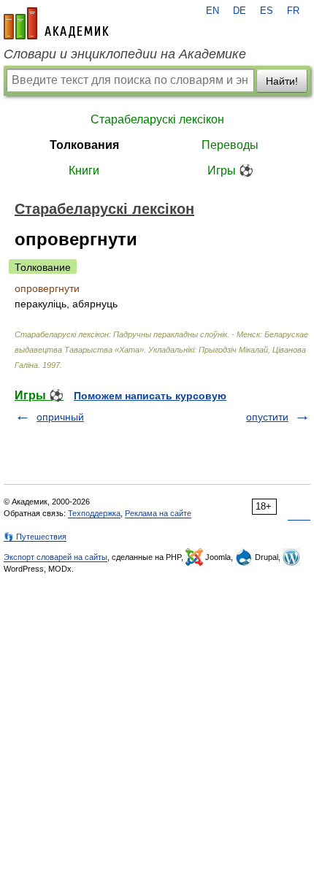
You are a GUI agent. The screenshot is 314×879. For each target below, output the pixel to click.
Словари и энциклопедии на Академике (125, 54)
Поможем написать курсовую (150, 396)
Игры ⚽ (230, 170)
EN (212, 11)
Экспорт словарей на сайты (55, 557)
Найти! (282, 81)
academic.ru (56, 23)
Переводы (230, 145)
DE (239, 11)
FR (293, 11)
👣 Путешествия (35, 536)
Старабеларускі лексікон (157, 119)
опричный (60, 417)
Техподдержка (94, 513)
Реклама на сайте (158, 513)
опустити (267, 417)
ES (266, 11)
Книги (84, 170)
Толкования (84, 145)
